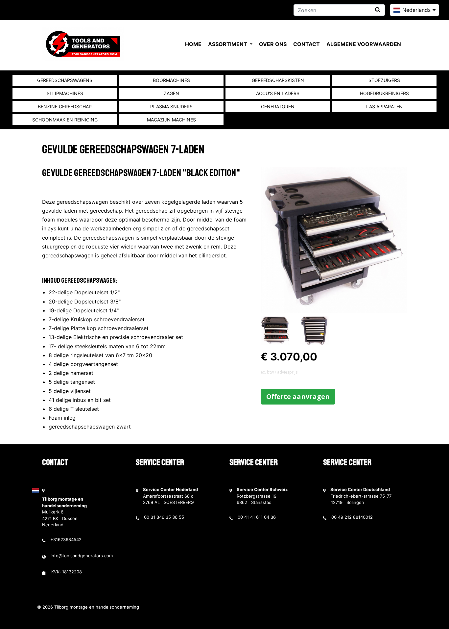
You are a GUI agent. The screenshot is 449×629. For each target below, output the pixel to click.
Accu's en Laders (277, 93)
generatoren (278, 106)
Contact (306, 44)
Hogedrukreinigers (384, 93)
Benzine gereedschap (65, 106)
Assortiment (228, 44)
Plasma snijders (171, 106)
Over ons (273, 44)
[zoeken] (377, 9)
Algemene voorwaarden (363, 44)
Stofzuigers (384, 80)
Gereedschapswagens (64, 80)
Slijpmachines (65, 93)
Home (193, 44)
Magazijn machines (171, 119)
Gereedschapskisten (278, 80)
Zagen (171, 93)
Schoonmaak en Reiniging (65, 119)
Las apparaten (384, 106)
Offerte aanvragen (298, 396)
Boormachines (171, 80)
